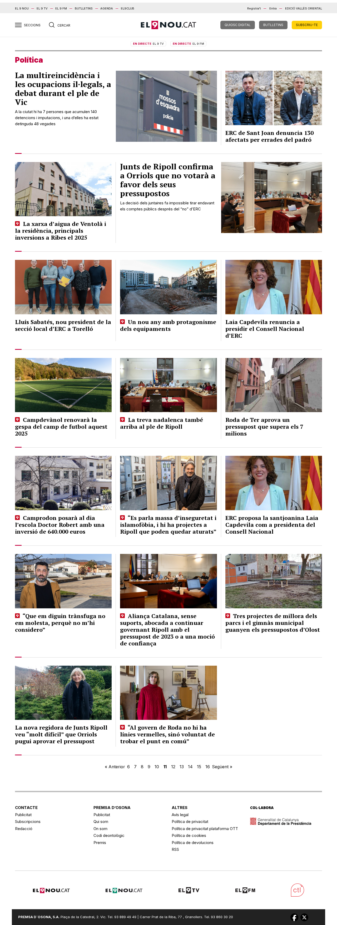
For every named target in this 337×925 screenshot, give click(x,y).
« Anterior (115, 766)
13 (182, 766)
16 (207, 766)
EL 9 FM (61, 8)
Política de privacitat (190, 821)
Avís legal (180, 814)
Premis (99, 842)
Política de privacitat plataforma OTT (205, 828)
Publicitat (23, 814)
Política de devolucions (193, 842)
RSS (175, 849)
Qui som (100, 821)
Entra (273, 8)
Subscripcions (28, 821)
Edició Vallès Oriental (303, 8)
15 (199, 766)
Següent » (222, 766)
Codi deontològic (109, 835)
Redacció (23, 828)
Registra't (254, 8)
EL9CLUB (127, 8)
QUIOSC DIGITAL (238, 25)
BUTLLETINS (84, 8)
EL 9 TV (42, 8)
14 (190, 766)
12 (173, 766)
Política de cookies (189, 835)
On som (100, 828)
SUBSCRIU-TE (307, 25)
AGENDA (106, 8)
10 (157, 766)
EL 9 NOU (22, 8)
